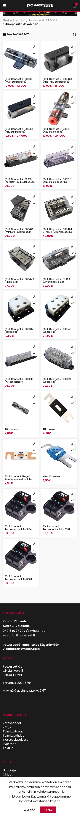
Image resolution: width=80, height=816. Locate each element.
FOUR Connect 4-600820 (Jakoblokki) (57, 380)
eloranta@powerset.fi (19, 635)
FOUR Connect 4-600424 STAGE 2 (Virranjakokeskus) (58, 230)
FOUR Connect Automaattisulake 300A (18, 577)
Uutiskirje (9, 770)
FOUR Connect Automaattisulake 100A (18, 528)
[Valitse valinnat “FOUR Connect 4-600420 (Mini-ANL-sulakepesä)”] (72, 46)
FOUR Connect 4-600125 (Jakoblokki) (19, 330)
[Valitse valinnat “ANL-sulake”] (72, 396)
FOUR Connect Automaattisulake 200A (56, 528)
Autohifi (20, 20)
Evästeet (9, 744)
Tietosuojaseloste (15, 739)
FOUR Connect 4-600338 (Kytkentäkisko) (19, 380)
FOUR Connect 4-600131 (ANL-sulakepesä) (56, 130)
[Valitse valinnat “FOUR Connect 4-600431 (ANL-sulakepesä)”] (34, 96)
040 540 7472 (13, 631)
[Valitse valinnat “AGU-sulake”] (34, 396)
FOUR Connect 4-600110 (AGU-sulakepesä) (18, 80)
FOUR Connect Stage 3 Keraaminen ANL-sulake (18, 478)
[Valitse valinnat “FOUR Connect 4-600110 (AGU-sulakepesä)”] (34, 46)
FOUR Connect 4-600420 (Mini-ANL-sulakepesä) (57, 80)
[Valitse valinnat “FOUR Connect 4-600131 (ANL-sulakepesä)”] (72, 96)
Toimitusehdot (13, 735)
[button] (34, 146)
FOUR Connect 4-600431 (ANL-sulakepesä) (19, 130)
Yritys (7, 727)
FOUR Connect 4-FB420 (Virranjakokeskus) (56, 280)
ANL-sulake (49, 429)
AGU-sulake (11, 429)
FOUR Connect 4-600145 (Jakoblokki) (57, 330)
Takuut (8, 748)
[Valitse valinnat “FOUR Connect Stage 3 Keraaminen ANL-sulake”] (34, 443)
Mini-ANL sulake (51, 476)
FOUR (51, 20)
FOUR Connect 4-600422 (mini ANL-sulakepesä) (19, 230)
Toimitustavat (13, 731)
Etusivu (7, 20)
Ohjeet (8, 774)
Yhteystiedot (12, 723)
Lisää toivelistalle (34, 53)
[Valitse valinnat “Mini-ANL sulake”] (72, 443)
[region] (40, 12)
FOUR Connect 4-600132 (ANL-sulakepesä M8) (57, 180)
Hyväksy (48, 809)
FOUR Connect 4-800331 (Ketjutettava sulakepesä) (20, 180)
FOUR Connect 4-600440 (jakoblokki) (19, 280)
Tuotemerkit (37, 20)
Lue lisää (30, 810)
